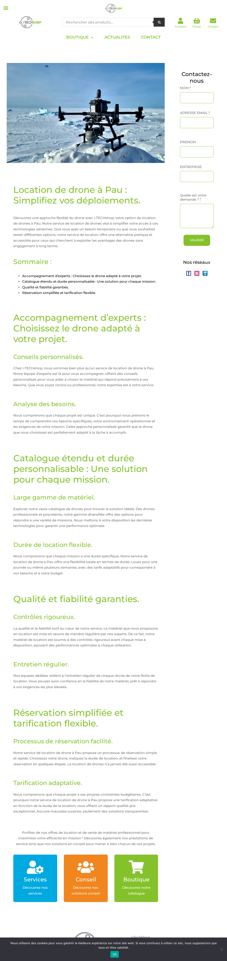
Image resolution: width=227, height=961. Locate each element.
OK (115, 954)
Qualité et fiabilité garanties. (45, 287)
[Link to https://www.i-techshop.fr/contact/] (213, 21)
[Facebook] (188, 273)
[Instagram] (196, 273)
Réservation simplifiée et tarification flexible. (59, 293)
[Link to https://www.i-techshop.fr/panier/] (196, 21)
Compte (180, 26)
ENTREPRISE (191, 167)
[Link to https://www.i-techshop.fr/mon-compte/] (180, 21)
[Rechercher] (159, 22)
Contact (213, 26)
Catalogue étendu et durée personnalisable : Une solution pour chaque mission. (89, 281)
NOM (185, 88)
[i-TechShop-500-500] (30, 13)
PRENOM (188, 142)
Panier (196, 26)
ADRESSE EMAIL (195, 113)
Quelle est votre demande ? (193, 197)
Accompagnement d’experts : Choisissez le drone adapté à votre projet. (82, 276)
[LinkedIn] (205, 273)
